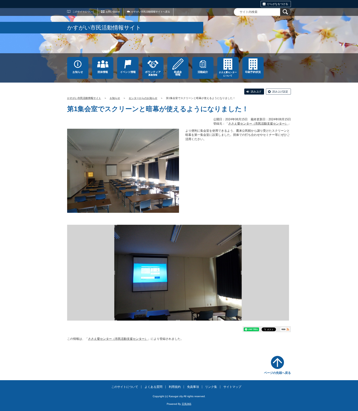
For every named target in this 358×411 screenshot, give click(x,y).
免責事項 (193, 386)
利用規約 (175, 386)
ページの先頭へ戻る (277, 372)
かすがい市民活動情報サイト (84, 98)
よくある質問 (153, 386)
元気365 (186, 403)
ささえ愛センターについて (228, 74)
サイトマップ (232, 386)
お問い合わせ (113, 11)
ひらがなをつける (277, 3)
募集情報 (153, 73)
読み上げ (256, 91)
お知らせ (115, 98)
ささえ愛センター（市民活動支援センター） (258, 123)
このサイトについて (83, 11)
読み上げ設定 (280, 91)
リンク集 (211, 386)
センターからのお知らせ (143, 98)
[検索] (285, 12)
